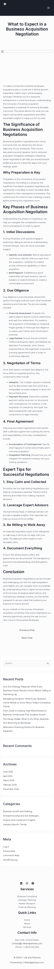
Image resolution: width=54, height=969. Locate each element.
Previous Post (27, 630)
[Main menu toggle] (48, 8)
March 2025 (8, 780)
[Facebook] (33, 883)
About (27, 923)
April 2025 (7, 776)
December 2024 (11, 789)
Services (27, 927)
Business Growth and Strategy (17, 811)
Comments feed (11, 855)
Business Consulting (27, 896)
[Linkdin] (21, 883)
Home (27, 920)
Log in (6, 847)
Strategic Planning (27, 900)
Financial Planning (27, 907)
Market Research (27, 903)
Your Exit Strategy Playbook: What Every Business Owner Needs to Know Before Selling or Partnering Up (27, 690)
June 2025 (8, 772)
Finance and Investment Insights (19, 820)
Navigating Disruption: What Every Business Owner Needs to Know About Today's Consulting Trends (26, 703)
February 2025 (10, 785)
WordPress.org (10, 860)
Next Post (27, 638)
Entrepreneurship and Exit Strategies (21, 816)
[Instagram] (27, 883)
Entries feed (9, 851)
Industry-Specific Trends (14, 824)
